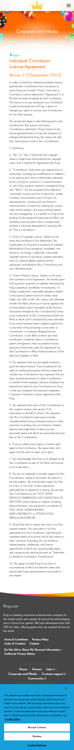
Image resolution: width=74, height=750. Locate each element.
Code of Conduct (14, 643)
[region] (37, 717)
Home (23, 669)
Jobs (49, 669)
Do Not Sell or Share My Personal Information (32, 649)
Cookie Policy (12, 719)
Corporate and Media (22, 673)
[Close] (66, 688)
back (16, 55)
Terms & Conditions (16, 639)
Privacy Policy (40, 639)
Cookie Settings (37, 745)
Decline (37, 736)
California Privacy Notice (19, 653)
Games (37, 669)
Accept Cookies (37, 727)
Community (36, 678)
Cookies (34, 643)
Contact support (53, 673)
